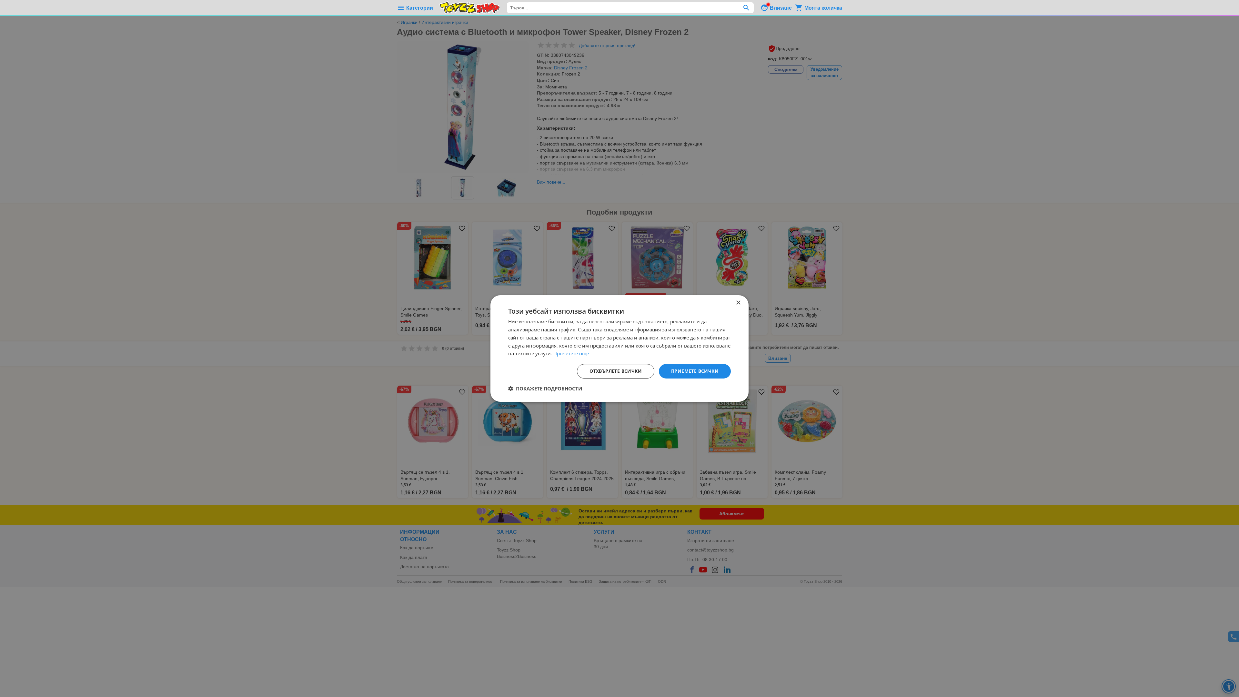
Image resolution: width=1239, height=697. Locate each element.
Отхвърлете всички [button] (615, 371)
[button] (545, 388)
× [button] (738, 302)
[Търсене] (746, 8)
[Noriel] (469, 7)
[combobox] (630, 8)
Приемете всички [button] (695, 371)
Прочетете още (571, 353)
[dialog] (619, 348)
